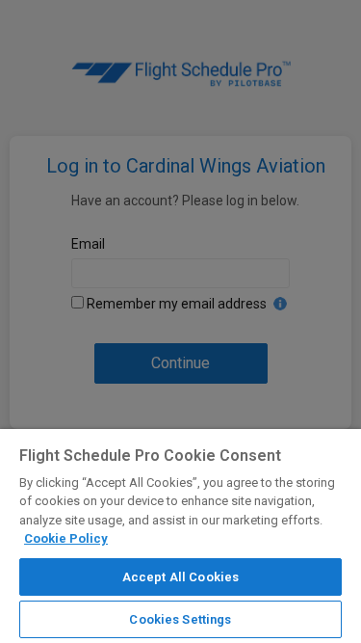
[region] (180, 536)
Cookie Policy (66, 538)
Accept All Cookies (180, 577)
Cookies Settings (180, 619)
